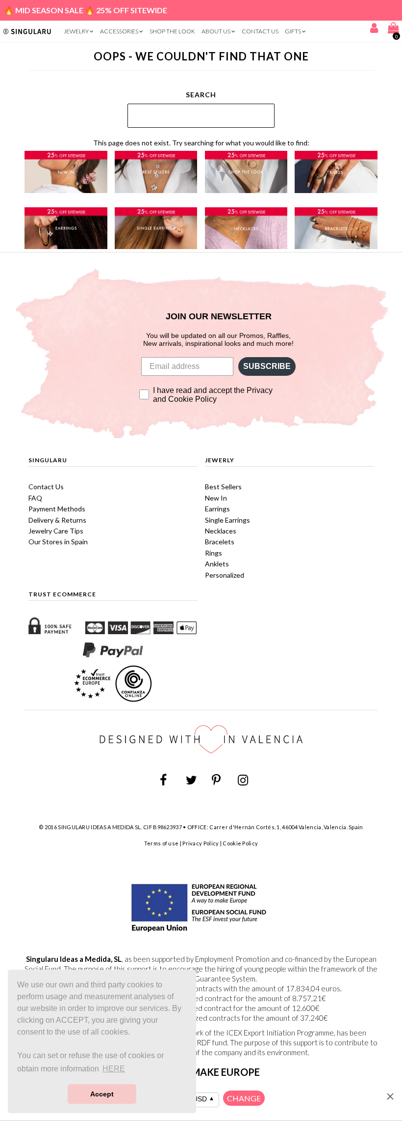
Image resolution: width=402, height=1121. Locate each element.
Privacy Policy (200, 843)
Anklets (217, 564)
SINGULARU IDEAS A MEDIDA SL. (100, 827)
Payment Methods (56, 508)
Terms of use (161, 843)
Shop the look (172, 31)
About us (216, 31)
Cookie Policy (240, 843)
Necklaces (220, 531)
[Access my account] (374, 30)
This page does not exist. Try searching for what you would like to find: (201, 143)
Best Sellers (223, 486)
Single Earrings (227, 520)
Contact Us (260, 31)
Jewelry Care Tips (55, 531)
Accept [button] (102, 1094)
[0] (392, 30)
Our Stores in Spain (58, 541)
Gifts (293, 31)
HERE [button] (113, 1069)
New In (216, 498)
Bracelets (219, 541)
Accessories (119, 31)
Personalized (224, 575)
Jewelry (77, 31)
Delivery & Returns (57, 520)
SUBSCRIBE (267, 366)
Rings (213, 553)
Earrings (217, 508)
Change (244, 1098)
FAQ (35, 498)
